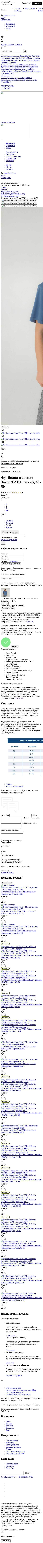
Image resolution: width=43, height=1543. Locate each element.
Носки (9, 82)
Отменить (18, 862)
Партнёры (10, 1468)
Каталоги (9, 1426)
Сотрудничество (12, 1445)
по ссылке (19, 698)
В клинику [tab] (16, 564)
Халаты (23, 56)
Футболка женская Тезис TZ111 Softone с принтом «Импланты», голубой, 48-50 (21, 1299)
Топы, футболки (25, 78)
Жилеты (17, 71)
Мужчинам (10, 26)
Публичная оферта (13, 1388)
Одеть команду (18, 9)
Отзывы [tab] (9, 784)
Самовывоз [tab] (6, 564)
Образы (9, 167)
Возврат (9, 1449)
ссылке (30, 622)
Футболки (12, 62)
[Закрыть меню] (2, 54)
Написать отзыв (7, 872)
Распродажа (30, 8)
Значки (34, 80)
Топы (23, 71)
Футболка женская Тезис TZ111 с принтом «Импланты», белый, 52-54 (18, 893)
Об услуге (10, 1363)
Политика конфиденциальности (19, 1390)
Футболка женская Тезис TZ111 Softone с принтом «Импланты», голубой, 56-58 (21, 1264)
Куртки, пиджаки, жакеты (18, 67)
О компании (11, 158)
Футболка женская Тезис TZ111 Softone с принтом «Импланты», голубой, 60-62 (21, 1247)
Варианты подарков (14, 1375)
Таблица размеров (11, 533)
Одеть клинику (12, 1440)
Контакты (10, 161)
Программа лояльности (15, 1451)
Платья (29, 71)
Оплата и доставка (13, 1447)
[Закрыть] (3, 543)
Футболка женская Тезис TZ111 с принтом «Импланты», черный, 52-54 (18, 1065)
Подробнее (13, 561)
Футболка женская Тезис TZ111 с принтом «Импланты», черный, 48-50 (18, 1131)
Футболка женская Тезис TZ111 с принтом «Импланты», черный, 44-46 (18, 1047)
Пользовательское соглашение (18, 1394)
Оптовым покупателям (15, 1453)
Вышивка (10, 1443)
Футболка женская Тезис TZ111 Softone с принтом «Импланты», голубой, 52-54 (21, 1281)
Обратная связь (12, 1464)
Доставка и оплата (13, 156)
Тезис (8, 1421)
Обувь (8, 28)
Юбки (11, 71)
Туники (30, 60)
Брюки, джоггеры (22, 69)
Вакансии (10, 1428)
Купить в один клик (9, 540)
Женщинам (10, 24)
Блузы (28, 56)
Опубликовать (7, 862)
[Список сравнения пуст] (2, 40)
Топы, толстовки (20, 60)
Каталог (3, 10)
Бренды (9, 165)
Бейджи (27, 80)
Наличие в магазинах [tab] (14, 786)
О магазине (10, 1335)
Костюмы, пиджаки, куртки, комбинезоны (20, 57)
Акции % (9, 169)
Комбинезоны (24, 65)
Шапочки (20, 80)
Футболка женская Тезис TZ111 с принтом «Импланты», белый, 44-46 (18, 932)
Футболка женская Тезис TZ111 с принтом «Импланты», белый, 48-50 (18, 912)
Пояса (3, 82)
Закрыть (15, 647)
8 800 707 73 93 (9, 15)
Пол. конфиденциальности (21, 1391)
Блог (8, 1430)
